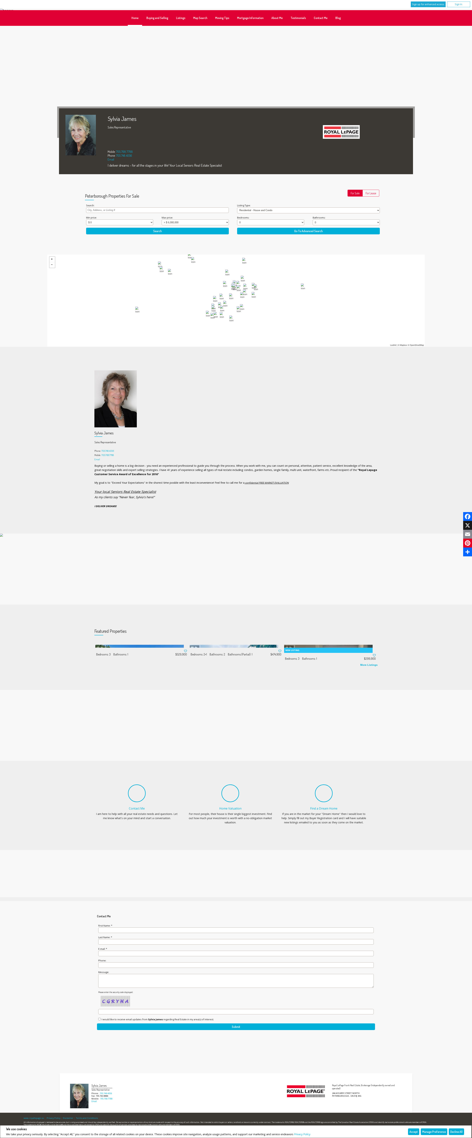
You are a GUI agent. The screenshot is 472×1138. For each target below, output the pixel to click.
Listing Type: (244, 205)
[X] (467, 525)
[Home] (341, 132)
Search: (90, 205)
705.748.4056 (124, 155)
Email (111, 159)
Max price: (167, 217)
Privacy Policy (302, 1134)
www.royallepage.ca (34, 1118)
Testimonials (298, 18)
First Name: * (105, 925)
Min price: (91, 217)
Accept (413, 1132)
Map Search (200, 18)
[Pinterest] (467, 543)
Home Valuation (230, 808)
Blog (338, 18)
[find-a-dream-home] (323, 793)
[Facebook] (467, 516)
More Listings (369, 665)
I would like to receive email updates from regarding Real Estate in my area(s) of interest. (158, 1019)
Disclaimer (68, 1118)
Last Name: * (105, 937)
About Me (277, 18)
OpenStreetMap (417, 344)
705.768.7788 (124, 152)
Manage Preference (434, 1132)
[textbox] (157, 210)
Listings (180, 18)
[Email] (467, 534)
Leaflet (393, 344)
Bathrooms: (319, 217)
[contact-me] (137, 793)
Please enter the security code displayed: (115, 992)
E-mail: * (102, 949)
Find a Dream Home (323, 808)
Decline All (456, 1132)
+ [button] (52, 259)
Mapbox (403, 344)
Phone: (102, 960)
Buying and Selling (157, 18)
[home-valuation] (230, 793)
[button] (355, 193)
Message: (103, 972)
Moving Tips (222, 18)
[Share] (467, 552)
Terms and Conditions (87, 1118)
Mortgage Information (250, 18)
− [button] (52, 265)
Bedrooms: (243, 217)
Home (134, 18)
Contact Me (320, 18)
